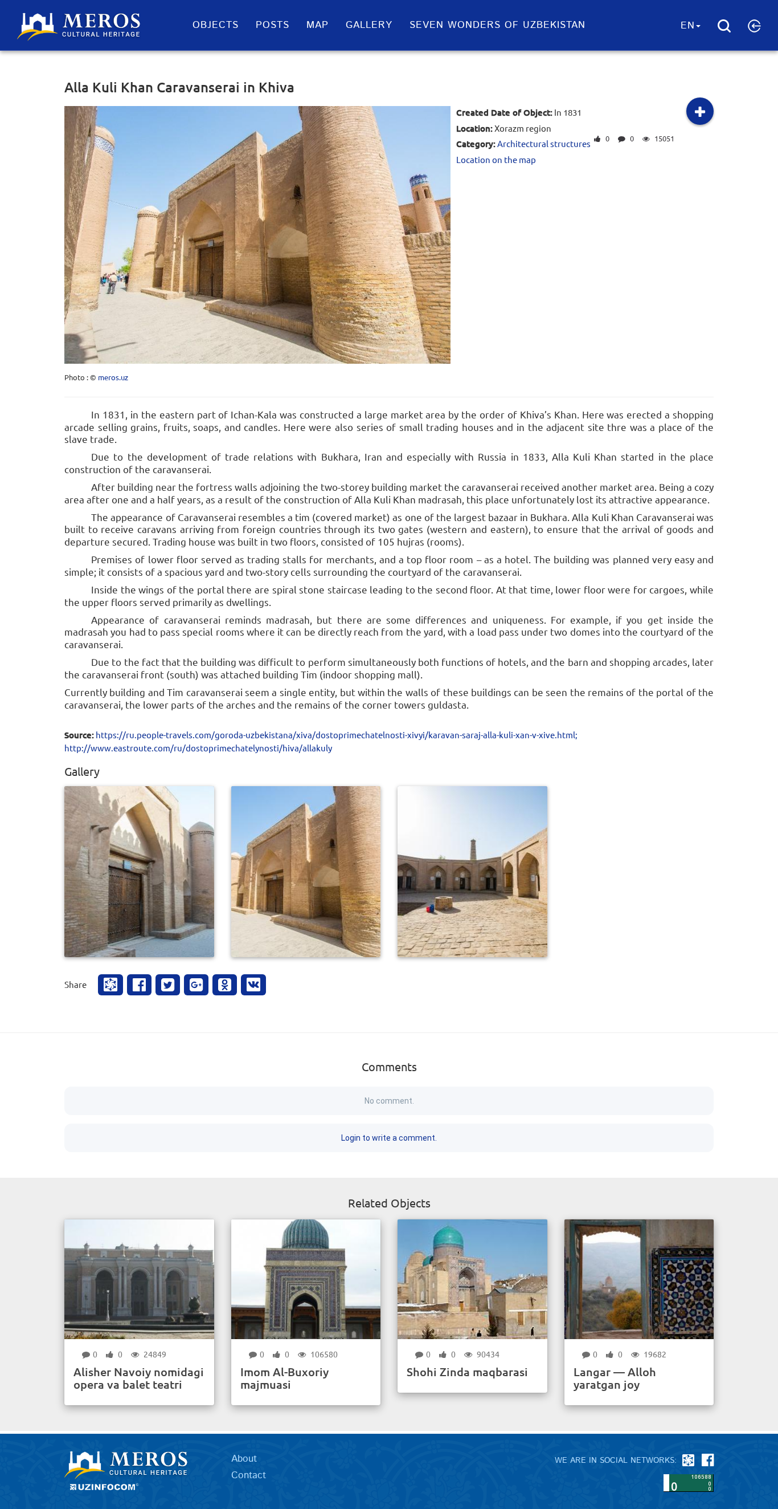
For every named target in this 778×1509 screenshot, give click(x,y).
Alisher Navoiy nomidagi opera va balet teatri (138, 1378)
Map (317, 25)
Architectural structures (544, 143)
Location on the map (496, 159)
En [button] (688, 25)
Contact (248, 1475)
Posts (272, 25)
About (244, 1459)
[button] (754, 25)
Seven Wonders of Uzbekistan (497, 25)
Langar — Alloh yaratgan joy (615, 1378)
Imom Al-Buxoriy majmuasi (284, 1378)
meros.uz (113, 377)
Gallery (369, 25)
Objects (216, 25)
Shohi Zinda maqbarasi (467, 1371)
